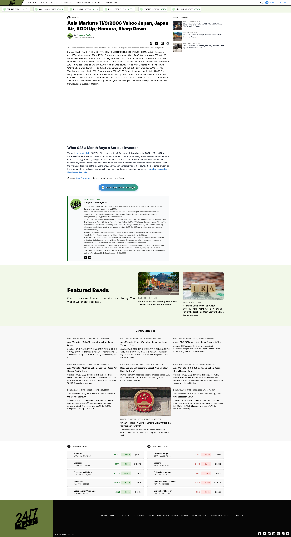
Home (104, 515)
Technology (67, 3)
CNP (155, 493)
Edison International (163, 472)
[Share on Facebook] (151, 43)
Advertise (237, 515)
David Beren (142, 298)
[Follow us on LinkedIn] (269, 533)
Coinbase (78, 463)
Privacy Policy (198, 515)
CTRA (156, 456)
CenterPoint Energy (163, 491)
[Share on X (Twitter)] (156, 43)
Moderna (78, 453)
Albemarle (78, 481)
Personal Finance (49, 3)
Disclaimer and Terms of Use (172, 515)
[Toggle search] (261, 3)
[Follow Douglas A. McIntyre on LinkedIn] (89, 257)
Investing (32, 3)
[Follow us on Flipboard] (162, 43)
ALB (75, 484)
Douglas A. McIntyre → (95, 202)
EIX (155, 475)
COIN (76, 465)
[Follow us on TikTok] (283, 533)
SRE (155, 465)
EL (74, 493)
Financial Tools (145, 515)
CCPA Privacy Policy (219, 515)
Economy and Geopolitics (88, 3)
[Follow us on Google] (167, 43)
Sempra (157, 463)
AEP (155, 484)
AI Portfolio (112, 3)
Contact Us (128, 515)
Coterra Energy (161, 453)
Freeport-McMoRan (83, 472)
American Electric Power (165, 481)
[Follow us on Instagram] (278, 533)
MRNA (76, 456)
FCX (75, 475)
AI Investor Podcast (278, 3)
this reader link (82, 153)
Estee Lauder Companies (85, 491)
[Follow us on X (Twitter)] (264, 533)
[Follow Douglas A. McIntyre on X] (85, 257)
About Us (115, 515)
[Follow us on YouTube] (273, 533)
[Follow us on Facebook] (259, 533)
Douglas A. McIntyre (84, 35)
